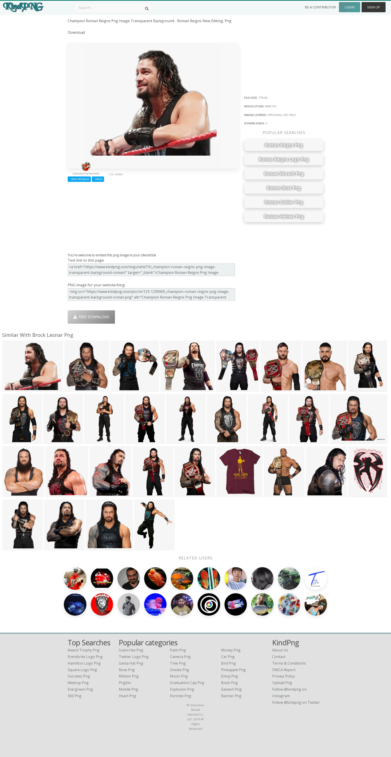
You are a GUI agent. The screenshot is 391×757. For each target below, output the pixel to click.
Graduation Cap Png (187, 682)
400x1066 (175, 441)
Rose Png (127, 669)
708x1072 (357, 389)
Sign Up (373, 7)
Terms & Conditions (289, 663)
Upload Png (282, 682)
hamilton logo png (84, 663)
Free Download (93, 316)
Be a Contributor (320, 7)
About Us (280, 650)
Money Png (231, 650)
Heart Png (127, 695)
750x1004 (52, 441)
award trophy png (84, 650)
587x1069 (93, 441)
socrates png (79, 676)
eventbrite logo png (85, 656)
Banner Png (231, 695)
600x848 (272, 494)
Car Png (228, 656)
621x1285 (142, 494)
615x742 (52, 547)
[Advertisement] (153, 216)
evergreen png (80, 689)
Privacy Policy (283, 676)
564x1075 (12, 547)
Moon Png (179, 676)
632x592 (169, 389)
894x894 (297, 441)
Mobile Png (128, 689)
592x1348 (257, 441)
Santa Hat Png (131, 663)
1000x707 (74, 389)
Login (350, 7)
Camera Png (180, 656)
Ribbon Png (129, 676)
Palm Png (178, 650)
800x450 (98, 494)
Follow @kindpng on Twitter (296, 702)
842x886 (119, 389)
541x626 (311, 389)
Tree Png (178, 663)
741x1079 (357, 494)
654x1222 (134, 441)
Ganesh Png (231, 689)
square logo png (82, 669)
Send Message (79, 179)
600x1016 (216, 441)
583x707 (11, 494)
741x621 (338, 441)
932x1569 (12, 441)
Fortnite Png (180, 695)
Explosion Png (182, 689)
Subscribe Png (131, 650)
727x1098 (184, 494)
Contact (278, 656)
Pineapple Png (233, 669)
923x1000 (226, 494)
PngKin (125, 682)
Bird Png (228, 663)
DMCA (98, 179)
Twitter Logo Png (134, 656)
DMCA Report (284, 669)
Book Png (229, 682)
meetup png (78, 682)
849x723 (11, 389)
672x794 (224, 389)
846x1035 (315, 494)
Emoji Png (229, 676)
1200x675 (55, 494)
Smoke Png (179, 669)
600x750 (142, 547)
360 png (74, 695)
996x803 (94, 547)
